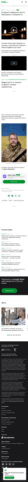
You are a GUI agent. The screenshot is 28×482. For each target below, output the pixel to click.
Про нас (3, 408)
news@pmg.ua (4, 453)
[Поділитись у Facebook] (8, 195)
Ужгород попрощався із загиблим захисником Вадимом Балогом (10, 263)
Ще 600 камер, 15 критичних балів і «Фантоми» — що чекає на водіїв (10, 257)
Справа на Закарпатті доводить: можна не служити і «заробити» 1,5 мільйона (12, 250)
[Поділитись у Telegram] (12, 195)
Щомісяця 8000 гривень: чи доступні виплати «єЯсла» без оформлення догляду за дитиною (13, 237)
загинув (10, 200)
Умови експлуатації (6, 424)
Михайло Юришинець (19, 200)
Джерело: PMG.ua (5, 188)
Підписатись (14, 181)
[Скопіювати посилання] (19, 195)
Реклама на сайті (5, 420)
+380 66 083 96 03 (5, 448)
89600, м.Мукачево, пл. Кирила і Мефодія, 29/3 (12, 443)
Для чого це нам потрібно (9, 475)
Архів (2, 429)
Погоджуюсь (9, 477)
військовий (4, 200)
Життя (7, 5)
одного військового (9, 169)
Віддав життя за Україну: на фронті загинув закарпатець (11, 84)
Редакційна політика (6, 410)
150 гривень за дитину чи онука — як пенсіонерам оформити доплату (11, 244)
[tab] (7, 335)
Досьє (2, 431)
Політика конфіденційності (7, 422)
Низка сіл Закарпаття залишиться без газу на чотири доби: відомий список (13, 270)
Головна (3, 5)
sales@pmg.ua (4, 458)
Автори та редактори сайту (8, 412)
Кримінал (3, 248)
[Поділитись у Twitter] (15, 195)
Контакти (3, 414)
